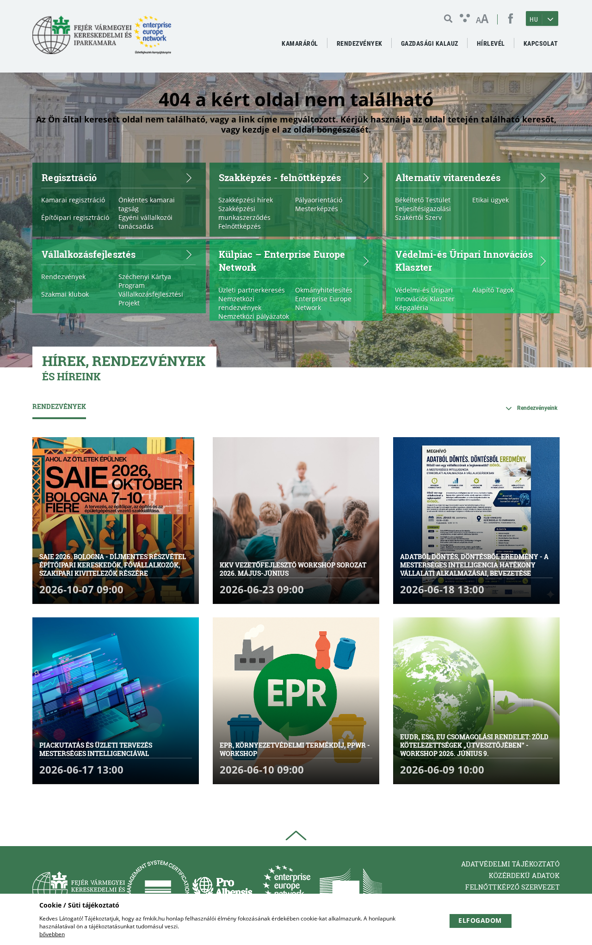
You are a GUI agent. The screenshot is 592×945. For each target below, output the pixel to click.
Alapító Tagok (493, 290)
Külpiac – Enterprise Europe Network (282, 260)
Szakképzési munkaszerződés (244, 213)
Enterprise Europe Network (323, 303)
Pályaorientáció (318, 199)
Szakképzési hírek (245, 199)
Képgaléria (411, 307)
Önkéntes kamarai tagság (146, 204)
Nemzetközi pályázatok (253, 316)
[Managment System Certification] (158, 889)
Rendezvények (63, 276)
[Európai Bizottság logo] (351, 889)
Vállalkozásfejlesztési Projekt (150, 298)
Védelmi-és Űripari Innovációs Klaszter (464, 260)
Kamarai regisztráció (73, 199)
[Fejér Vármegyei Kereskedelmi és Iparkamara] (101, 38)
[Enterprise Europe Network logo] (286, 889)
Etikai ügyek (490, 199)
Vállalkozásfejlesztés (89, 254)
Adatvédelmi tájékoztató (510, 863)
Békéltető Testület (422, 199)
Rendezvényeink (537, 408)
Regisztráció (69, 177)
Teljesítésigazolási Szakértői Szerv (423, 213)
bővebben (52, 934)
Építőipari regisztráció (75, 217)
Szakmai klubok (65, 294)
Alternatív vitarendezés (447, 177)
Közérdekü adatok (524, 875)
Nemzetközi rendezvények (239, 303)
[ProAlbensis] (222, 889)
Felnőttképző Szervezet (512, 887)
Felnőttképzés (239, 226)
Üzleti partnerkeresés (251, 290)
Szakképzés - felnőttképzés (280, 177)
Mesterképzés (316, 208)
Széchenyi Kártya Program (144, 281)
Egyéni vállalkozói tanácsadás (145, 222)
